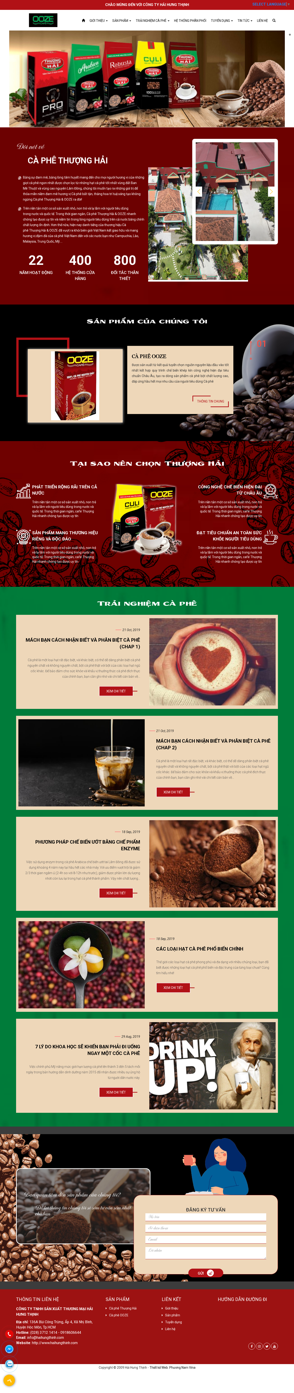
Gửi (201, 1273)
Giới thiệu (97, 20)
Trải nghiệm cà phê (151, 20)
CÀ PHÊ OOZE (149, 356)
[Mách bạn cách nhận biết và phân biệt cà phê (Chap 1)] (212, 661)
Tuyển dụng (221, 20)
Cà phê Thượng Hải (123, 1308)
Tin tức (243, 20)
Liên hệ (262, 20)
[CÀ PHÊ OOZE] (75, 385)
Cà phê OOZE (118, 1315)
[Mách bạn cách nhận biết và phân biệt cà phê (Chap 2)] (81, 762)
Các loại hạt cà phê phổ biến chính (199, 949)
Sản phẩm (120, 20)
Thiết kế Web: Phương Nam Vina (172, 1367)
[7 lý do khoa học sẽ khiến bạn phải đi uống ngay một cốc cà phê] (212, 1065)
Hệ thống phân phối (190, 20)
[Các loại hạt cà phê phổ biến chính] (81, 964)
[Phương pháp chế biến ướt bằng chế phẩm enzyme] (212, 863)
